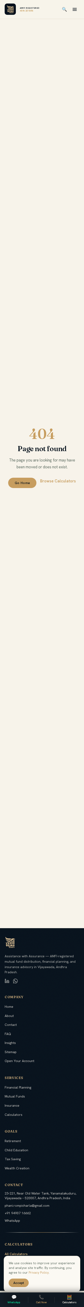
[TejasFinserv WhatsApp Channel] (15, 981)
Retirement (13, 1141)
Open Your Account (19, 1061)
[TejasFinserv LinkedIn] (7, 981)
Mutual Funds (15, 1096)
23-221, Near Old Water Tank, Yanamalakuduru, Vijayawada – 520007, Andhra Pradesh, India (40, 1195)
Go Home (22, 483)
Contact (11, 1025)
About (9, 1016)
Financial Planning (18, 1087)
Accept (18, 1283)
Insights (10, 1043)
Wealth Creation (17, 1168)
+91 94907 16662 (18, 1213)
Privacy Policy (39, 1272)
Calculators (13, 1115)
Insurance (12, 1105)
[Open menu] (74, 9)
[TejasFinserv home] (10, 9)
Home (9, 1006)
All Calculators (16, 1254)
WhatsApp (12, 1220)
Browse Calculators (58, 481)
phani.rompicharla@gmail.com (27, 1205)
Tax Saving (13, 1159)
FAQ (8, 1034)
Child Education (16, 1150)
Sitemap (11, 1052)
